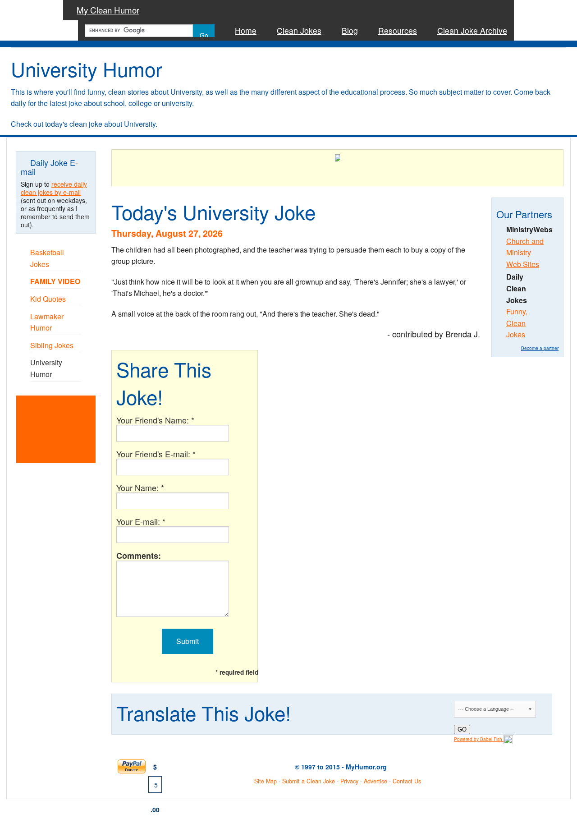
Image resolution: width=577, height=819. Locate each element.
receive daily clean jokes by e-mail (54, 188)
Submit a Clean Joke (308, 781)
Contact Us (407, 781)
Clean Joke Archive (472, 30)
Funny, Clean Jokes (516, 323)
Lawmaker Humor (47, 322)
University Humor (46, 368)
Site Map (265, 781)
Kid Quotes (48, 299)
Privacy (349, 781)
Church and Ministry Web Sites (525, 252)
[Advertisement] (67, 428)
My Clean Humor (108, 10)
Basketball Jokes (47, 258)
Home (245, 30)
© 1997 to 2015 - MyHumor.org (341, 766)
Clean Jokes (299, 30)
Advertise (375, 781)
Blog (350, 30)
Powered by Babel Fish (479, 739)
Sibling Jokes (51, 345)
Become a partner (540, 348)
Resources (397, 30)
